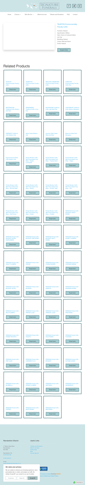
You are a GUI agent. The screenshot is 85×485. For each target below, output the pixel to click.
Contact (75, 14)
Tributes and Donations (57, 14)
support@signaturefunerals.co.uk (12, 463)
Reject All (21, 478)
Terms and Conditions (42, 476)
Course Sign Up (34, 453)
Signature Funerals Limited (42, 474)
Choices (17, 14)
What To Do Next (34, 448)
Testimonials (33, 449)
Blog (31, 451)
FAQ (68, 14)
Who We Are (28, 14)
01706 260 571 (7, 458)
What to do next (42, 14)
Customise (11, 478)
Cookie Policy (54, 476)
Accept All (32, 478)
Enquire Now (64, 50)
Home (9, 14)
